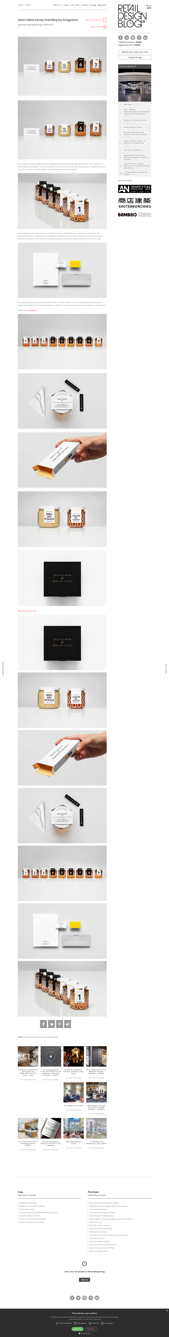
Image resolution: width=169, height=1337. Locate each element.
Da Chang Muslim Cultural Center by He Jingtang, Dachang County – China (51, 1072)
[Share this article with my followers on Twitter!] (51, 1024)
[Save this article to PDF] (67, 1024)
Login (20, 5)
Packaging (54, 1037)
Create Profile (135, 57)
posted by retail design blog (29, 24)
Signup (28, 5)
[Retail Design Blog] (134, 16)
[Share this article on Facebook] (43, 1024)
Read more (97, 1319)
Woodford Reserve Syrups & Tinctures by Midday (51, 1143)
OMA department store (74, 1142)
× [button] (167, 1311)
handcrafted (34, 1037)
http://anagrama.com (27, 611)
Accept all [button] (77, 1329)
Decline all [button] (91, 1329)
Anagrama (32, 310)
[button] (57, 1323)
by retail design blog (28, 1079)
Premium (85, 5)
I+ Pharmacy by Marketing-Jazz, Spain (96, 1142)
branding (26, 1037)
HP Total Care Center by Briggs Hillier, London (28, 1143)
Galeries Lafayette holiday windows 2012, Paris (74, 1071)
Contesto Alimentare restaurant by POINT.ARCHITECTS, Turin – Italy (28, 1072)
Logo (47, 1037)
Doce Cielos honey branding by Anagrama (48, 20)
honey (42, 1037)
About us (57, 5)
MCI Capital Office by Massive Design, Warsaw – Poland (96, 1071)
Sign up (84, 1279)
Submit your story (71, 5)
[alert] (84, 1323)
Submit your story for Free (134, 52)
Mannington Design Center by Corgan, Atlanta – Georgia (96, 1107)
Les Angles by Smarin (73, 1106)
